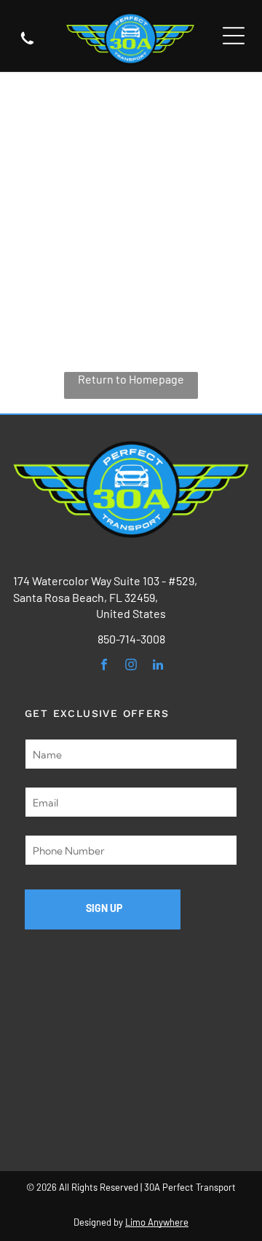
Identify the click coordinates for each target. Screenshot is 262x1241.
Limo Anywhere (156, 1222)
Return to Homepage (131, 379)
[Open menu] (234, 36)
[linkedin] (158, 667)
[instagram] (131, 667)
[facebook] (104, 667)
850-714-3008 (131, 639)
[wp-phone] (27, 44)
